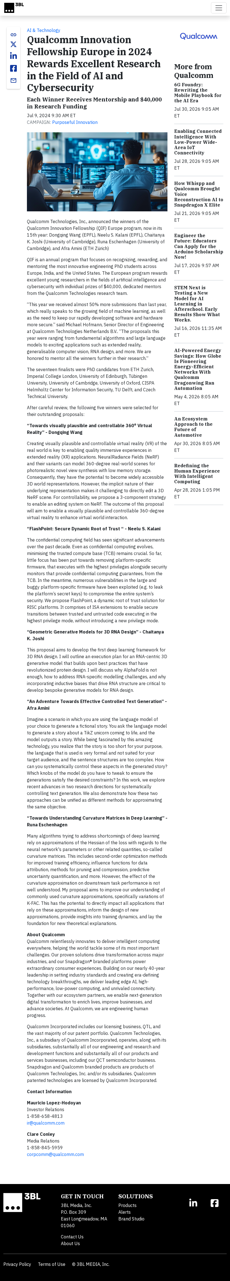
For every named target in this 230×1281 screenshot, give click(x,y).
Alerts (124, 1212)
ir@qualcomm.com (46, 1123)
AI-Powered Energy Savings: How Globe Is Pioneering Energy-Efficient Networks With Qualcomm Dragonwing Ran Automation (197, 369)
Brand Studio (131, 1219)
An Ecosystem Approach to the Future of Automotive (193, 427)
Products (127, 1205)
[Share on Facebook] (13, 68)
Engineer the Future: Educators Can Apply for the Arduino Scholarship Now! (198, 246)
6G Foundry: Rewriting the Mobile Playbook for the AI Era (198, 93)
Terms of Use (51, 1264)
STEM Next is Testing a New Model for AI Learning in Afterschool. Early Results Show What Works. (197, 304)
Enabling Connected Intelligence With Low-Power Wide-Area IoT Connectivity (198, 142)
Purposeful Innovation (75, 122)
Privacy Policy (17, 1264)
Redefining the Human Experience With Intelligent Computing (197, 474)
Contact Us (72, 1237)
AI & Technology (43, 30)
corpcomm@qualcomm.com (55, 1154)
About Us (70, 1243)
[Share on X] (13, 44)
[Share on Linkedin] (13, 56)
